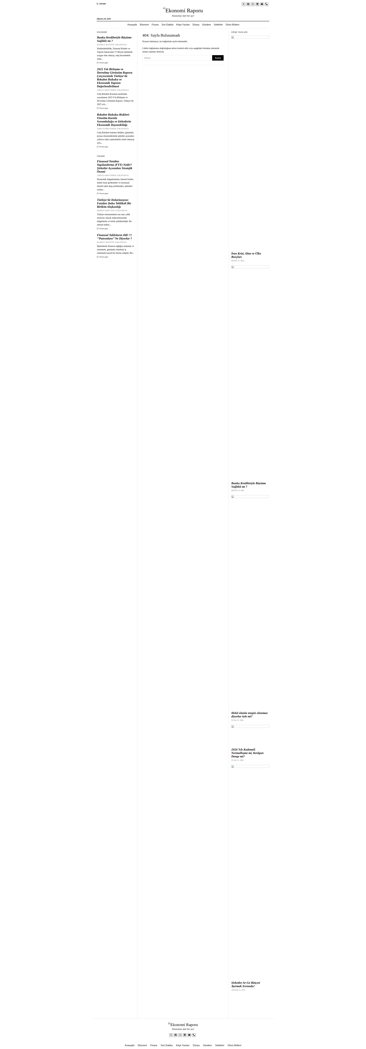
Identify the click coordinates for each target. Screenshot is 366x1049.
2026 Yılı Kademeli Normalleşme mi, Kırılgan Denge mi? (247, 753)
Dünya (196, 24)
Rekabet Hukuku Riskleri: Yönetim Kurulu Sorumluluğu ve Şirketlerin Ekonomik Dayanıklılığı (114, 120)
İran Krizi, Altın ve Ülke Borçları (246, 255)
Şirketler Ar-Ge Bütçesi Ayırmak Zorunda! (245, 984)
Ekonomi (144, 24)
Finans (155, 24)
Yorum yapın (103, 63)
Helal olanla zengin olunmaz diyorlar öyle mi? (249, 714)
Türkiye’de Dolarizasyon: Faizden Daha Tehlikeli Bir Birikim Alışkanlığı (114, 203)
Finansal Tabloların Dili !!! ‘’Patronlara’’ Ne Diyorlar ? (114, 236)
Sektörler (218, 24)
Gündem (206, 24)
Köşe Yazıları (183, 24)
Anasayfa (132, 24)
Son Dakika (167, 24)
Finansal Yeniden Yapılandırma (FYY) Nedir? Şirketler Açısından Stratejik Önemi (114, 166)
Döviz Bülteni (232, 24)
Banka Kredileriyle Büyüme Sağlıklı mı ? (114, 39)
